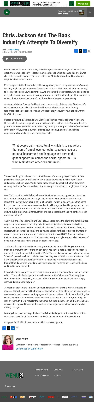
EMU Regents (78, 370)
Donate (84, 3)
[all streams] (90, 12)
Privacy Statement (42, 375)
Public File (57, 375)
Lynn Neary (14, 49)
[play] (7, 12)
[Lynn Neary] (7, 342)
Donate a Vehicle (41, 370)
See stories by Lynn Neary (29, 348)
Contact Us (58, 370)
